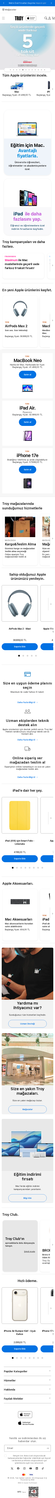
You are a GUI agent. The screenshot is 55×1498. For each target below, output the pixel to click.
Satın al (27, 374)
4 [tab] (31, 656)
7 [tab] (38, 868)
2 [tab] (23, 656)
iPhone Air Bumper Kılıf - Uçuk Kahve (20, 1332)
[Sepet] (53, 18)
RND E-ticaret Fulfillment (27, 1483)
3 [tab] (27, 656)
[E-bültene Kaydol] (47, 1448)
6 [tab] (33, 868)
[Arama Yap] (46, 18)
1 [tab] (19, 656)
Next (51, 3)
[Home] (19, 18)
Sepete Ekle (20, 646)
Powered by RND (27, 1480)
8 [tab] (42, 868)
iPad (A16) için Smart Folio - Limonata (19, 842)
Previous (3, 3)
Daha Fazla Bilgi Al (26, 702)
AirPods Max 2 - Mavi (20, 628)
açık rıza (29, 1463)
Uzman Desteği (27, 1024)
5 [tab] (36, 656)
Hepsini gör (41, 3)
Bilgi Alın (27, 1198)
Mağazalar (10, 10)
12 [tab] (45, 70)
